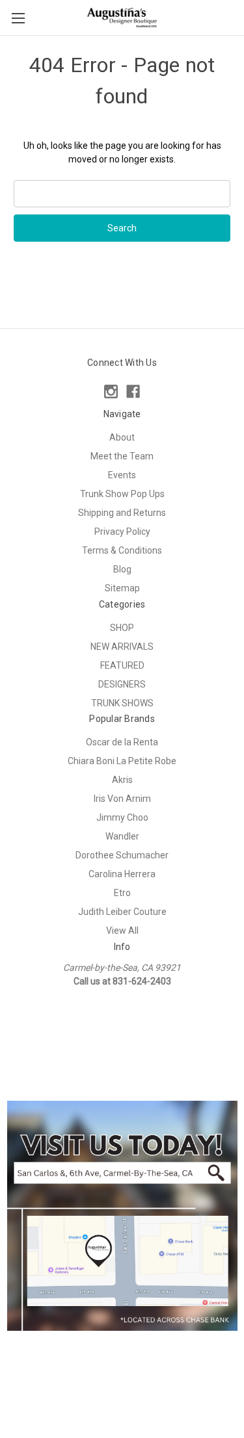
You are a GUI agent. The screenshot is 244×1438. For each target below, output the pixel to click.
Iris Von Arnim (122, 798)
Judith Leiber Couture (122, 911)
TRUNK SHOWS (122, 703)
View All (122, 930)
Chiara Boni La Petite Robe (122, 761)
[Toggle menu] (18, 18)
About (122, 437)
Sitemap (122, 588)
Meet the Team (122, 456)
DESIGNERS (122, 684)
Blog (122, 569)
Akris (122, 780)
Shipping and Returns (122, 512)
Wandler (122, 836)
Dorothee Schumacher (122, 855)
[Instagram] (111, 391)
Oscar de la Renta (122, 742)
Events (122, 475)
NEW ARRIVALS (122, 646)
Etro (122, 893)
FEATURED (122, 665)
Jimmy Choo (122, 817)
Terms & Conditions (122, 550)
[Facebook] (133, 391)
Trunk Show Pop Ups (122, 494)
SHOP (122, 628)
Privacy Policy (122, 531)
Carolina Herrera (122, 874)
